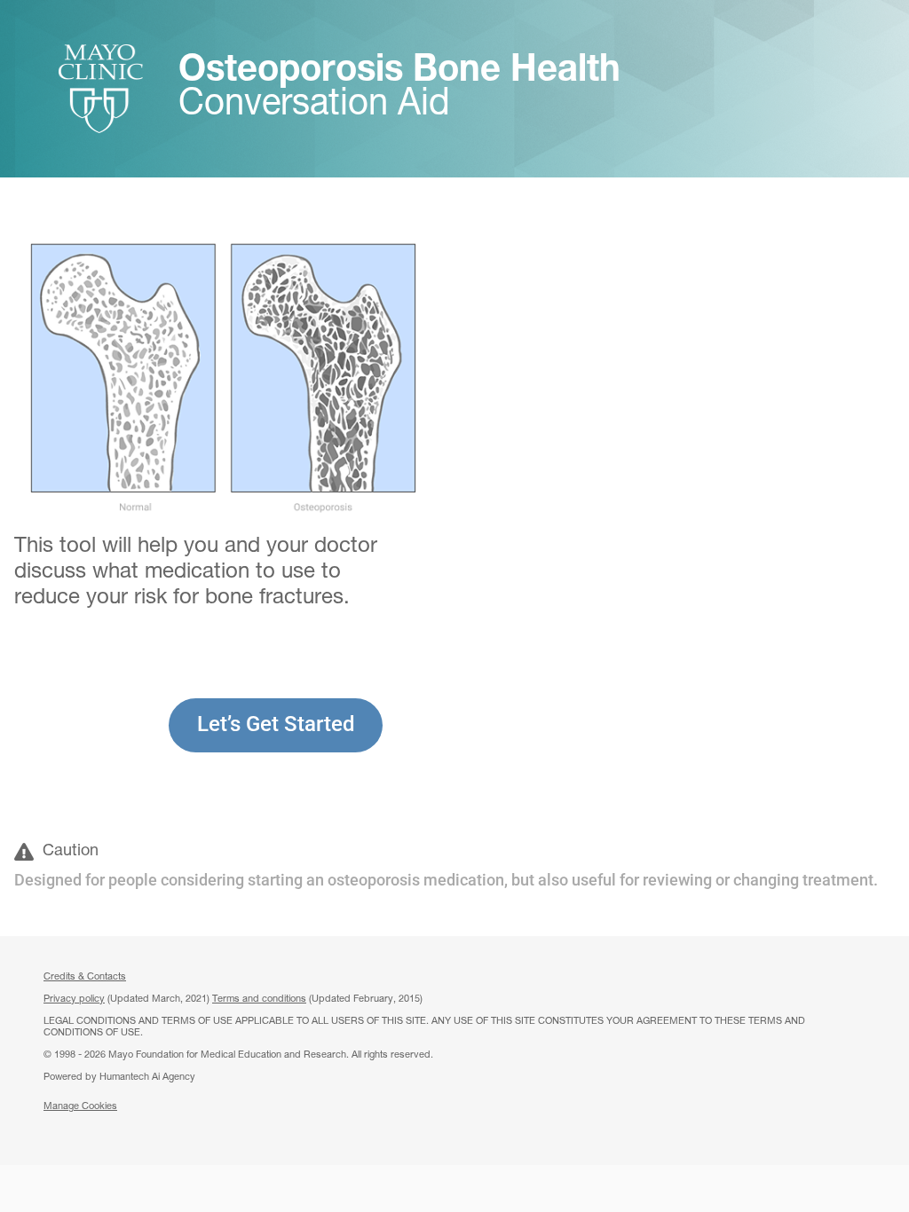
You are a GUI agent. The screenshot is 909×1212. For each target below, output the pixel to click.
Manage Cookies (80, 1107)
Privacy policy (74, 999)
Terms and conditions (259, 999)
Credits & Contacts (84, 977)
